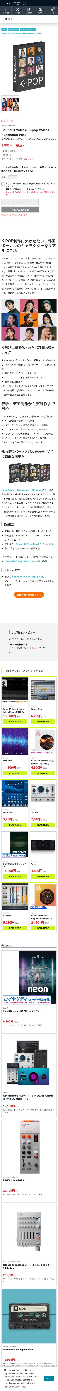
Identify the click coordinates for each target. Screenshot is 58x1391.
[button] (41, 1379)
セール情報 (5, 12)
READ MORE (15, 721)
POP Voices (37, 489)
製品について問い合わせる (14, 215)
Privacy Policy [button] (19, 1387)
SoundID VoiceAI (28, 29)
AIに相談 (17, 12)
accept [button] (49, 1379)
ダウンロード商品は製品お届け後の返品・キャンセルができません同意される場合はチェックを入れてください (30, 189)
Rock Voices (7, 489)
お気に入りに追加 (20, 209)
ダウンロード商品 (7, 121)
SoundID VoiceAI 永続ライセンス (30, 576)
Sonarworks (13, 29)
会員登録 (29, 12)
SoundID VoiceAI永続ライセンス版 (34, 544)
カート (52, 12)
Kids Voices (22, 489)
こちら (30, 158)
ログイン (40, 12)
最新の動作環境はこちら (29, 594)
